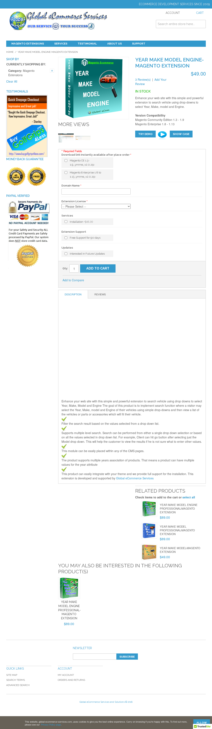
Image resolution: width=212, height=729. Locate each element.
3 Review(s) (143, 79)
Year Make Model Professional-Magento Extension (177, 530)
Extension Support (73, 231)
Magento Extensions (27, 43)
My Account (66, 675)
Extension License (73, 201)
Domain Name (70, 185)
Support (138, 43)
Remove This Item (52, 71)
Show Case (181, 134)
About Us (114, 43)
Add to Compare (73, 280)
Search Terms (15, 679)
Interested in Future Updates (87, 253)
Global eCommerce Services (135, 478)
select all (188, 497)
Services (60, 43)
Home (9, 52)
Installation (81, 222)
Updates (67, 247)
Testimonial (87, 43)
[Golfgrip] (27, 126)
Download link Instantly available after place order (95, 154)
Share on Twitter (109, 280)
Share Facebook (101, 280)
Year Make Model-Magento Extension (180, 550)
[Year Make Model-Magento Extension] (149, 552)
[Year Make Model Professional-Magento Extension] (149, 531)
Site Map (11, 675)
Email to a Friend (92, 280)
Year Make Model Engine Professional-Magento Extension (179, 508)
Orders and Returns (71, 679)
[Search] (202, 24)
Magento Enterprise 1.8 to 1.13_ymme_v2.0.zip (85, 174)
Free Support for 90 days (85, 237)
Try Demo (145, 134)
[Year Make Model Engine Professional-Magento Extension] (149, 509)
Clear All (11, 81)
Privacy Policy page (51, 724)
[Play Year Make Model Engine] (163, 135)
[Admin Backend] (66, 138)
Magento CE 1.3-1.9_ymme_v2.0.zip (82, 162)
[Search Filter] (83, 138)
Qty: (65, 268)
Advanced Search (18, 685)
